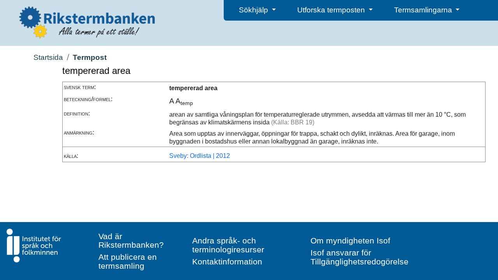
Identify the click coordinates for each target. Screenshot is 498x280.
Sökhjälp (254, 10)
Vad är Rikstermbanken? (131, 241)
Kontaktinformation (227, 261)
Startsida (48, 57)
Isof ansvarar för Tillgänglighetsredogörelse (359, 257)
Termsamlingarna (424, 10)
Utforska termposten (332, 10)
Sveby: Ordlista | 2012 (199, 155)
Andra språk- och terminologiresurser (228, 245)
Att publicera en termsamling (127, 261)
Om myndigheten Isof (350, 240)
